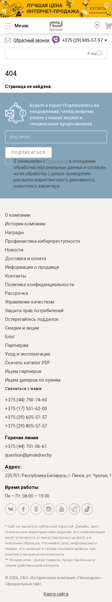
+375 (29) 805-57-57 (26, 426)
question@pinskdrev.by (28, 455)
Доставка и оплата (25, 258)
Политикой (57, 161)
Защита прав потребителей (34, 310)
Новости (14, 250)
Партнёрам (16, 345)
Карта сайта (56, 593)
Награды (14, 232)
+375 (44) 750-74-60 (26, 400)
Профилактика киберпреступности (42, 241)
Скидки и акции (22, 328)
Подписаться (28, 152)
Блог (10, 336)
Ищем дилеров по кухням (32, 380)
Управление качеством (29, 302)
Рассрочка (16, 293)
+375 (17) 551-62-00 (26, 408)
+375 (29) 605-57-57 (82, 40)
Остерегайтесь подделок (32, 319)
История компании (25, 224)
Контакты (15, 276)
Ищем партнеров (23, 371)
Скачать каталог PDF (27, 362)
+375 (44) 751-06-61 (26, 446)
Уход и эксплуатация (27, 354)
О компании (17, 215)
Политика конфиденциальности (39, 284)
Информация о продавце (32, 267)
